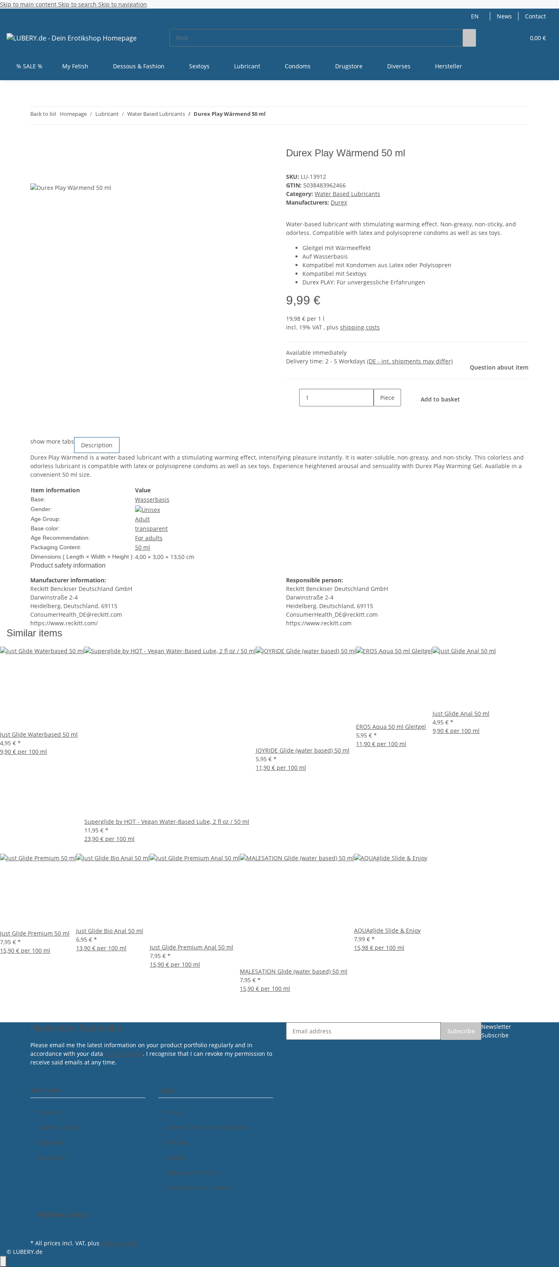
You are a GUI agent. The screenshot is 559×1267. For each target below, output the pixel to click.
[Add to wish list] (51, 174)
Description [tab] (97, 445)
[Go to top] (3, 1261)
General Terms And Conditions (207, 1127)
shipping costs (360, 327)
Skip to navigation (122, 4)
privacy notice (124, 1053)
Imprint (175, 1157)
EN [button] (475, 16)
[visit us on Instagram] (36, 1227)
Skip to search (78, 4)
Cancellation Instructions (199, 1188)
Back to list (43, 113)
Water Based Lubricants (347, 194)
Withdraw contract (63, 1214)
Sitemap (176, 1142)
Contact (535, 16)
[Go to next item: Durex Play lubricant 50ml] (286, 115)
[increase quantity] (380, 415)
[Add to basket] (36, 142)
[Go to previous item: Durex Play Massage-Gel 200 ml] (272, 115)
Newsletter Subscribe (496, 1031)
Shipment (50, 1142)
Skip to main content (29, 4)
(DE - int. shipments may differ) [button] (410, 361)
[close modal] (36, 156)
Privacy (174, 1112)
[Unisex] (147, 509)
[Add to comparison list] (36, 174)
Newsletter (52, 1157)
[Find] (469, 38)
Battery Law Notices (192, 1173)
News (504, 16)
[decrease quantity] (292, 397)
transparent (151, 528)
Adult (142, 519)
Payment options (60, 1127)
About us (49, 1112)
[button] (502, 38)
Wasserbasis (152, 499)
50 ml (142, 547)
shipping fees (119, 1243)
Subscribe (461, 1031)
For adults (148, 538)
